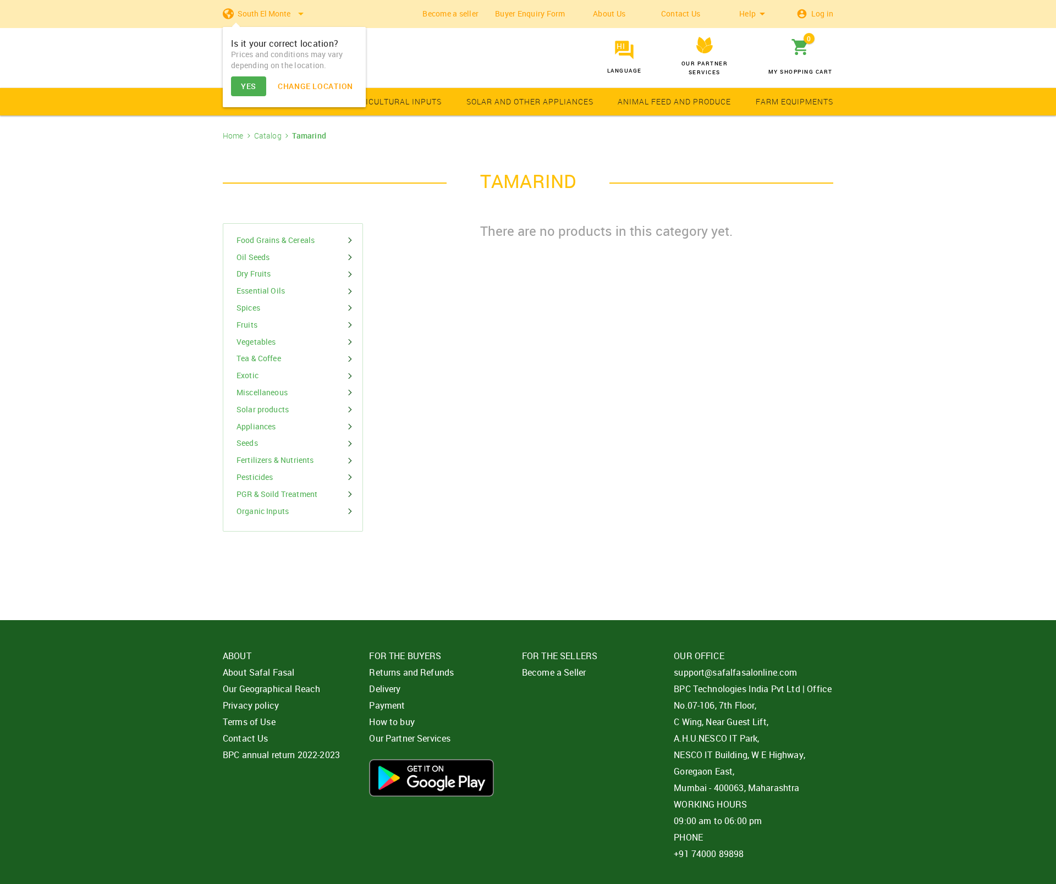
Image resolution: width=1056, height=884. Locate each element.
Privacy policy (251, 705)
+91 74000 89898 (709, 854)
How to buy (392, 722)
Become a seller (450, 13)
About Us (609, 13)
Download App (431, 778)
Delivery (384, 689)
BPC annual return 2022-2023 (281, 755)
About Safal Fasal (259, 672)
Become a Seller (554, 672)
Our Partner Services (409, 738)
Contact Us (681, 13)
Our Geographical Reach (271, 689)
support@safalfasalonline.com (735, 672)
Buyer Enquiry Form (530, 13)
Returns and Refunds (411, 672)
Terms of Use (249, 722)
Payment (387, 705)
